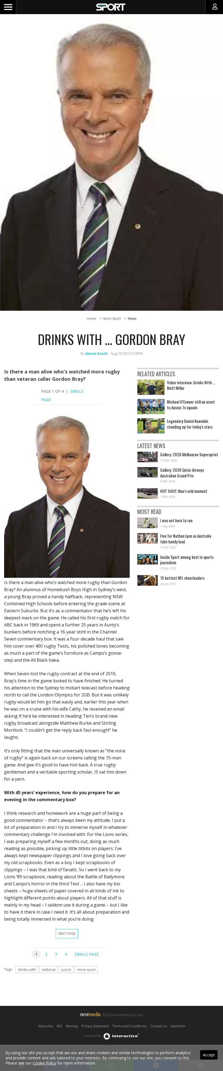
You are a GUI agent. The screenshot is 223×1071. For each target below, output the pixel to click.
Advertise (178, 1026)
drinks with (27, 969)
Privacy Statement (95, 1026)
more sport (86, 969)
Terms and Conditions (129, 1026)
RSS (59, 1026)
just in (66, 969)
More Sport (112, 318)
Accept (209, 1054)
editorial (48, 969)
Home (91, 318)
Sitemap (72, 1026)
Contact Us (158, 1026)
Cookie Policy (44, 1063)
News (132, 318)
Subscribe (45, 1026)
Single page (87, 954)
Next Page (66, 933)
